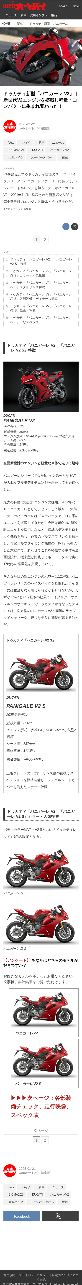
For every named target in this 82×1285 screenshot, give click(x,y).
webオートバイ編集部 (34, 128)
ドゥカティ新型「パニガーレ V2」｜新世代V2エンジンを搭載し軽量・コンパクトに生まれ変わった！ (41, 100)
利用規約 (9, 1275)
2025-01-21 (27, 124)
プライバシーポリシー (34, 1275)
